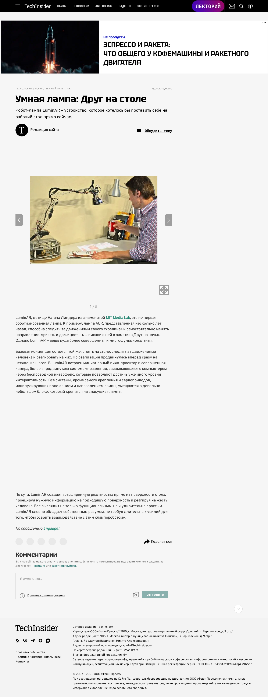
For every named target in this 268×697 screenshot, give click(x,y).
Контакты (22, 662)
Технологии (23, 88)
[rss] (17, 641)
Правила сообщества (30, 652)
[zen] (40, 641)
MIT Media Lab (118, 317)
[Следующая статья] (134, 609)
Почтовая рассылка (232, 6)
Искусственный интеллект (53, 88)
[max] (48, 641)
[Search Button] (241, 6)
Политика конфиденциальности (38, 657)
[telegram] (33, 641)
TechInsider (37, 6)
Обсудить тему (158, 131)
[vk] (25, 641)
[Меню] (17, 6)
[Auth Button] (250, 6)
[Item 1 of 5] (93, 220)
